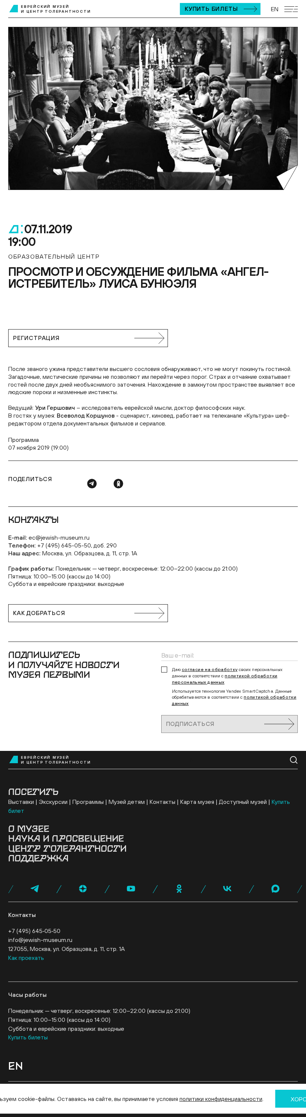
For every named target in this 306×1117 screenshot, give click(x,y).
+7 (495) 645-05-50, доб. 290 (77, 545)
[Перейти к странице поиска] (294, 760)
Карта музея (197, 801)
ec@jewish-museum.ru (59, 537)
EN (274, 9)
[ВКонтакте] (227, 888)
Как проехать (26, 957)
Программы (88, 801)
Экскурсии (53, 801)
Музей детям (127, 801)
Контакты (162, 801)
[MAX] (275, 888)
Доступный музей (243, 801)
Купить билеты (211, 8)
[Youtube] (131, 888)
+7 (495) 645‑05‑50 (34, 930)
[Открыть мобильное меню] (291, 9)
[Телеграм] (92, 484)
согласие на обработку (210, 669)
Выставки (21, 801)
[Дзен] (83, 888)
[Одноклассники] (118, 484)
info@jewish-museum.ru (40, 939)
